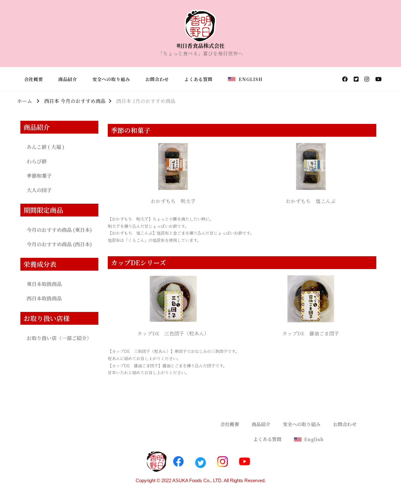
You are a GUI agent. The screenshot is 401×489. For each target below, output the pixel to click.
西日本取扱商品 (44, 298)
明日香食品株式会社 (201, 45)
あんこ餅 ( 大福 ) (45, 146)
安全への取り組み (111, 79)
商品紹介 (67, 79)
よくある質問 (198, 79)
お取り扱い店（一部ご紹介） (59, 338)
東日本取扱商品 (44, 284)
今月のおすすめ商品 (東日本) (59, 229)
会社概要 (33, 79)
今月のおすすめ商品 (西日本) (59, 244)
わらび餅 (37, 161)
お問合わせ (157, 79)
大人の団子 (39, 190)
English (249, 79)
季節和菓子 (39, 175)
